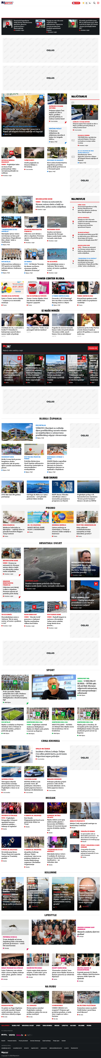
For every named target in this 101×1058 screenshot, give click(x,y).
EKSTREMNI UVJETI (53, 229)
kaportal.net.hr (34, 1048)
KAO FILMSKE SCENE (54, 614)
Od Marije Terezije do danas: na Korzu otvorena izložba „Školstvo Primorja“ (34, 267)
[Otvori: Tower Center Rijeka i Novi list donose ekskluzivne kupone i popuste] (38, 287)
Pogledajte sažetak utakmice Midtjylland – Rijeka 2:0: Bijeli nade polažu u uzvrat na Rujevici (38, 727)
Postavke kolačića (12, 1041)
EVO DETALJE (5, 722)
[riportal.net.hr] (4, 1053)
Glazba (5, 829)
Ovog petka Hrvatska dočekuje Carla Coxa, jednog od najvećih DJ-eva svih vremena (89, 852)
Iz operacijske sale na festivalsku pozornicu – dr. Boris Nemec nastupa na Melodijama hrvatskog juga (90, 836)
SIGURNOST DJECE (7, 457)
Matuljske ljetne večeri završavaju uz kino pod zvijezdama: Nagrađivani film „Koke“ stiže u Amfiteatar (11, 238)
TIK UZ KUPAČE (52, 261)
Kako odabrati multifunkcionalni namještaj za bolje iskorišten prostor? (84, 530)
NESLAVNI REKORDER (54, 779)
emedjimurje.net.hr (6, 1048)
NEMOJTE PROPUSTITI (77, 821)
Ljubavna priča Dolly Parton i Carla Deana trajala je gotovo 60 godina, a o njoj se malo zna (88, 331)
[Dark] (90, 3)
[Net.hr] (4, 1034)
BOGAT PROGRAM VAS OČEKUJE (12, 968)
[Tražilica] (94, 3)
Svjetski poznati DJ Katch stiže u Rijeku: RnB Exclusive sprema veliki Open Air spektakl (88, 975)
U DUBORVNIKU (57, 1005)
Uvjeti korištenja (47, 1041)
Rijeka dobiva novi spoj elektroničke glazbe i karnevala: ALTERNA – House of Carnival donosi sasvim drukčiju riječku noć (57, 825)
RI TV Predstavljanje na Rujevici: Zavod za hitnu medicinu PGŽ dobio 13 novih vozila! (55, 374)
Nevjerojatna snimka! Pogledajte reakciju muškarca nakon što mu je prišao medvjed (37, 1011)
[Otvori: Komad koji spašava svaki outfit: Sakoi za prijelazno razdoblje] (88, 287)
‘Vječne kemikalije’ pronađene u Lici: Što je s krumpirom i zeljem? (82, 602)
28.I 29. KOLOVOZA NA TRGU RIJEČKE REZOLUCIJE (20, 126)
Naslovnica (5, 1026)
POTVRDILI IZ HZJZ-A (10, 937)
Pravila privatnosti (23, 1041)
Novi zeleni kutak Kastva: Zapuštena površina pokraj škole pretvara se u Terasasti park (57, 166)
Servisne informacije (35, 1041)
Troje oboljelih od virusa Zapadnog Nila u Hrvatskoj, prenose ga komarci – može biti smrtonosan (13, 942)
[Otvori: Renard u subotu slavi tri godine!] (54, 932)
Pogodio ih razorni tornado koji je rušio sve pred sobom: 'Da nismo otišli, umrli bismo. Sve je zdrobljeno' (63, 331)
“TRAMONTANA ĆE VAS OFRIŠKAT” (9, 230)
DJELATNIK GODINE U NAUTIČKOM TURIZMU (77, 364)
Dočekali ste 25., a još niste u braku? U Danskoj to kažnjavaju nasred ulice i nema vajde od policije (12, 331)
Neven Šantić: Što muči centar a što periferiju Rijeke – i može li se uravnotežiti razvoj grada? (63, 898)
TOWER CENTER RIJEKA (85, 296)
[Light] (83, 3)
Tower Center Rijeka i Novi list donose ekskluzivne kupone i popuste (37, 300)
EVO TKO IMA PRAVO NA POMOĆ (32, 458)
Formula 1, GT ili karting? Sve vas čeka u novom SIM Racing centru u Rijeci (62, 300)
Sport (50, 670)
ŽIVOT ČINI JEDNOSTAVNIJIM (86, 525)
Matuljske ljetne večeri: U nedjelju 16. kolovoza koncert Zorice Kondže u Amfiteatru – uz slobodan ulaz (56, 858)
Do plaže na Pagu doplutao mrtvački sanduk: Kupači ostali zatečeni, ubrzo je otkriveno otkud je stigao (11, 1011)
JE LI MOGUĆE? (32, 1005)
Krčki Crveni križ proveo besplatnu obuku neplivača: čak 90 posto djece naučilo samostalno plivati (11, 463)
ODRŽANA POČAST (55, 128)
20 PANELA (28, 261)
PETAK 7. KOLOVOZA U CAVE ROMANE (90, 846)
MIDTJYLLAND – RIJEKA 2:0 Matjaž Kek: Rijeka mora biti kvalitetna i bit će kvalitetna (63, 727)
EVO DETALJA (5, 261)
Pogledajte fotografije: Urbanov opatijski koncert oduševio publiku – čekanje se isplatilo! (9, 822)
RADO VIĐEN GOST (30, 614)
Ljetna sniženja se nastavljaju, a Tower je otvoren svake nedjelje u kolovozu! (61, 530)
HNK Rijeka (7, 702)
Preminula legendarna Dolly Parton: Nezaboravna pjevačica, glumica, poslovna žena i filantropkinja (23, 24)
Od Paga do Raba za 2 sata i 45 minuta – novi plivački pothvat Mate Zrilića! (37, 497)
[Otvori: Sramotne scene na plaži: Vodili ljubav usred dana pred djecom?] (88, 997)
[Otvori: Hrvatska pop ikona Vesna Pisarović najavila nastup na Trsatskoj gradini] (11, 842)
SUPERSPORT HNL (83, 678)
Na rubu (50, 986)
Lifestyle (50, 915)
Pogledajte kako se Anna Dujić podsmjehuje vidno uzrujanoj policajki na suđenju (10, 168)
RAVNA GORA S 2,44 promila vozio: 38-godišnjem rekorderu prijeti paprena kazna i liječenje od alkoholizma (33, 786)
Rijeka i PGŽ (53, 142)
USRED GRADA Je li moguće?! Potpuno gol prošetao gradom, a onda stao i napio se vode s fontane (61, 1012)
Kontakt (64, 1041)
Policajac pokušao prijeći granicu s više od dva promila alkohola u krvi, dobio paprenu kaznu (56, 785)
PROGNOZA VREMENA (84, 135)
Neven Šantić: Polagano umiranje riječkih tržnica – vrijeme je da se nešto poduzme (12, 899)
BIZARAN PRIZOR (7, 1005)
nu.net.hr (66, 1048)
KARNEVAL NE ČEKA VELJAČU (54, 816)
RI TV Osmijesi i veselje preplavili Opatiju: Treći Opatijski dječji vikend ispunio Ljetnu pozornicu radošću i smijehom (12, 371)
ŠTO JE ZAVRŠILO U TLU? (80, 597)
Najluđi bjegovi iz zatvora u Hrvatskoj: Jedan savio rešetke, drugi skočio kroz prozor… (56, 621)
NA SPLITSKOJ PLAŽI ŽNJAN (86, 1005)
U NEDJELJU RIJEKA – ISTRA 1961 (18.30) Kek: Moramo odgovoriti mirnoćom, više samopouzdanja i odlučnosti (87, 687)
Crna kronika (54, 121)
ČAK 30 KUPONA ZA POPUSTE (36, 296)
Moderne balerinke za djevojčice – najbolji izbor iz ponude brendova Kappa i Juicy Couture (13, 530)
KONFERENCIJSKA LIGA (34, 722)
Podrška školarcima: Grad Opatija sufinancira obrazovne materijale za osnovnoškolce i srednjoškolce (33, 465)
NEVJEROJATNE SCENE (44, 199)
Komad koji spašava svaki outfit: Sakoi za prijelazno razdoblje (87, 300)
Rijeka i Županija (50, 418)
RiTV (7, 383)
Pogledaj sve (93, 348)
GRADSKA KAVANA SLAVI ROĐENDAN (85, 928)
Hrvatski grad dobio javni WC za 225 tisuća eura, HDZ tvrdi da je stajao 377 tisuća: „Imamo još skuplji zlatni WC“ (88, 24)
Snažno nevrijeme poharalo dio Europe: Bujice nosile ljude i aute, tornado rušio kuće (56, 235)
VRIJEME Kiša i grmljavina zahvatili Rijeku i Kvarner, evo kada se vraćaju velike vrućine (87, 140)
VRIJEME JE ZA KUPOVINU (10, 296)
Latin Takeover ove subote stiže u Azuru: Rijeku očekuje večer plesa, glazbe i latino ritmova (12, 973)
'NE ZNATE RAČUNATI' (83, 232)
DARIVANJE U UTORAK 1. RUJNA (55, 458)
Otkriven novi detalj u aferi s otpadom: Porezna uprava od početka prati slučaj (34, 237)
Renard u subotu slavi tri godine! (88, 932)
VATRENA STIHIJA (7, 779)
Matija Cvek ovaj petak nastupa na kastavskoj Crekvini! (83, 824)
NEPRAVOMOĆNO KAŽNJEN (81, 562)
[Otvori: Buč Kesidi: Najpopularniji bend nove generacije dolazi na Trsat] (34, 808)
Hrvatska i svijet (19, 30)
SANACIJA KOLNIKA (33, 365)
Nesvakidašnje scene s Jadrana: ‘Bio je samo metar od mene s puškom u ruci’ (57, 267)
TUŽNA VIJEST (81, 205)
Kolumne (50, 872)
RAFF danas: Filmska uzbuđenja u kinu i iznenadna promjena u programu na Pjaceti (61, 498)
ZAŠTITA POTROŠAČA (83, 218)
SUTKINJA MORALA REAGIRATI (8, 161)
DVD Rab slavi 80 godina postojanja (11, 496)
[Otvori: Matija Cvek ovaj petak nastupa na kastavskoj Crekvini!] (85, 810)
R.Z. (6, 907)
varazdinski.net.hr (17, 1048)
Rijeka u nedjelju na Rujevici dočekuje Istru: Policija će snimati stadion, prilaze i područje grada (12, 727)
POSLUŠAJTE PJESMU (88, 831)
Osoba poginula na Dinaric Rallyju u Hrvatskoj (31, 165)
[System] (86, 3)
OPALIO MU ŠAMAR (43, 748)
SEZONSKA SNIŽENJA (59, 525)
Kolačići (3, 1041)
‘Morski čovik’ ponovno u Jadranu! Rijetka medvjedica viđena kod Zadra (32, 620)
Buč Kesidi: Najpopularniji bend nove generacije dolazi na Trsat (34, 821)
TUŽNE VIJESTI (29, 160)
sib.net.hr (26, 1048)
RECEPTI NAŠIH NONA (59, 968)
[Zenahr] (19, 1034)
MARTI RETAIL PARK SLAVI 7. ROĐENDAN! (36, 528)
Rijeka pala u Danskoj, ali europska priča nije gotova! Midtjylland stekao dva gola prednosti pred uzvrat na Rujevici (88, 728)
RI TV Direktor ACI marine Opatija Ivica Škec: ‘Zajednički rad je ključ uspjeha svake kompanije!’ (77, 374)
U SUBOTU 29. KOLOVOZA (32, 815)
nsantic (35, 906)
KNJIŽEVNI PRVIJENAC (34, 968)
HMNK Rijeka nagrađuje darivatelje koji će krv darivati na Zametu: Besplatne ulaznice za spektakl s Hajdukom (56, 465)
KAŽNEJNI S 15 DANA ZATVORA (56, 107)
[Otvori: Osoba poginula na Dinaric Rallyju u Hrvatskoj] (34, 152)
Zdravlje (6, 948)
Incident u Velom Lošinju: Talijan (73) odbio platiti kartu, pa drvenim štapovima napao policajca (51, 753)
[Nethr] (29, 1034)
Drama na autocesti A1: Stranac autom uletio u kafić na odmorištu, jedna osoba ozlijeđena (51, 204)
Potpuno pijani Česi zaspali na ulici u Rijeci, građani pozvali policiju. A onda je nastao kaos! (57, 114)
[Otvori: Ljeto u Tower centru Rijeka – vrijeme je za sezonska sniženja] (12, 287)
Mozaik (50, 797)
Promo (5, 305)
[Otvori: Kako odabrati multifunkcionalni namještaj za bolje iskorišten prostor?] (87, 517)
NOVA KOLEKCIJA (8, 525)
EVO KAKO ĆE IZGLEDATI (55, 160)
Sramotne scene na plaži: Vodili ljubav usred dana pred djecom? (87, 1010)
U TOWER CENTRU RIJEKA (60, 296)
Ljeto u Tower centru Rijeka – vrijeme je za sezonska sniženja (12, 300)
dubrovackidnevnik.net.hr (56, 1048)
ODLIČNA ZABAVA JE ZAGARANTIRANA (84, 969)
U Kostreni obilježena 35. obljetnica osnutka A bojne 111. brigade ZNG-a (57, 135)
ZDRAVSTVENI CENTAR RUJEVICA (55, 364)
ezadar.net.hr (44, 1048)
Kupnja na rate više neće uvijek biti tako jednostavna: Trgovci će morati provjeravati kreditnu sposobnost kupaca (55, 25)
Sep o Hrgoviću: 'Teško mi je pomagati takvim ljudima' (38, 329)
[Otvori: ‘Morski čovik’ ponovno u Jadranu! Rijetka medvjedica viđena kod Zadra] (34, 607)
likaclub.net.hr (74, 1048)
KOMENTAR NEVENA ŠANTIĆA (10, 890)
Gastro (55, 979)
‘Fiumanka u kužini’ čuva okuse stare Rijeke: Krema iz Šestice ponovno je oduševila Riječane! (63, 973)
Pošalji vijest (56, 1041)
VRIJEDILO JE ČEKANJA (9, 815)
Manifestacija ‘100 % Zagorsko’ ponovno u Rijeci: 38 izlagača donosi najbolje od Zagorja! (23, 130)
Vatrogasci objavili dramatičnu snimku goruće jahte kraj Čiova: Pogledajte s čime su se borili (10, 786)
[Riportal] (7, 3)
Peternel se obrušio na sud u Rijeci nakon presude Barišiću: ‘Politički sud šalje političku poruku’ (83, 568)
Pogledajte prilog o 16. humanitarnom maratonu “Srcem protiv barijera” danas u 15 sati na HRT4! (87, 498)
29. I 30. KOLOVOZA (34, 525)
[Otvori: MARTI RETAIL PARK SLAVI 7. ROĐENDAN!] (38, 517)
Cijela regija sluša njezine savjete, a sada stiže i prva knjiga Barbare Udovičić (37, 972)
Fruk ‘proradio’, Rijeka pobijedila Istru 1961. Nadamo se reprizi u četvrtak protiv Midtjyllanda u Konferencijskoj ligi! (15, 695)
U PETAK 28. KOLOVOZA (9, 850)
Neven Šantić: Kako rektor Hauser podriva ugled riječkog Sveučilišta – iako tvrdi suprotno (87, 896)
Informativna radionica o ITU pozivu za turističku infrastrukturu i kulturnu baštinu (11, 267)
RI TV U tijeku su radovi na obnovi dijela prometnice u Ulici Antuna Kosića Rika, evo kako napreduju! (34, 374)
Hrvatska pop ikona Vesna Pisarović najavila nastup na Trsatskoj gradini (10, 855)
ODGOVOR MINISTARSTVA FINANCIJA (33, 230)
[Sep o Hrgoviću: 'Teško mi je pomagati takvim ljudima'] (38, 320)
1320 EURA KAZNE (30, 779)
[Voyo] (12, 1034)
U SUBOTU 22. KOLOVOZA (32, 850)
